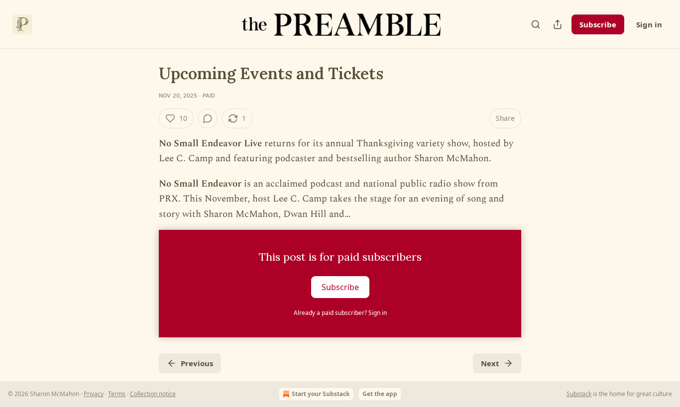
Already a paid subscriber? (340, 312)
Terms (116, 394)
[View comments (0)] (208, 118)
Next (490, 363)
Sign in (649, 24)
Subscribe (597, 24)
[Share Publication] (557, 24)
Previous (197, 363)
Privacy (94, 394)
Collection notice (153, 394)
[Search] (536, 24)
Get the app (379, 394)
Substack (579, 394)
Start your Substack (320, 394)
